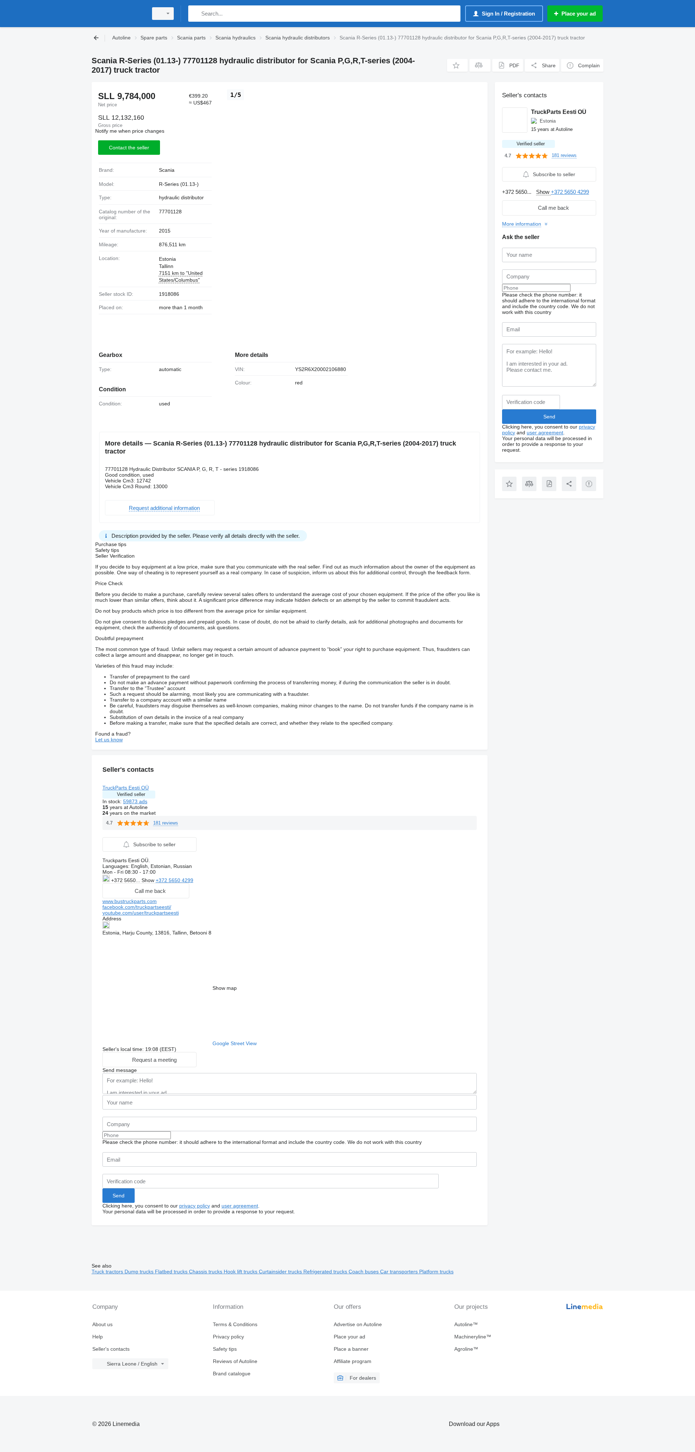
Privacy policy (228, 1337)
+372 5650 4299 (174, 880)
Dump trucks (140, 1271)
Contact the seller (129, 147)
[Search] (195, 13)
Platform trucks (436, 1271)
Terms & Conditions (235, 1324)
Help (97, 1337)
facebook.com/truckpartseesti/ (136, 907)
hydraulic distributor (181, 197)
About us (102, 1324)
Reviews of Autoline (235, 1361)
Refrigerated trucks (326, 1271)
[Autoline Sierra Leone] (117, 13)
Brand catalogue (231, 1373)
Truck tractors (108, 1271)
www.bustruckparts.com (129, 901)
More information (521, 224)
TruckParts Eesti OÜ (125, 788)
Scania (166, 170)
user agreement (240, 1206)
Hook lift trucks (241, 1271)
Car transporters (399, 1271)
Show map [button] (224, 988)
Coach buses (364, 1271)
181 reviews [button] (165, 823)
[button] (457, 65)
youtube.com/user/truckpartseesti (140, 913)
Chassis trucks (206, 1271)
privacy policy (194, 1206)
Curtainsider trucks (281, 1271)
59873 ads (135, 801)
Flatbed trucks (172, 1271)
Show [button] (149, 880)
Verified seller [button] (131, 794)
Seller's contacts (111, 1349)
